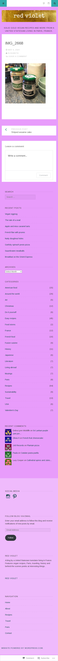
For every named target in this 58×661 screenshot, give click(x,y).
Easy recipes (10, 318)
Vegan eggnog (11, 214)
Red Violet (11, 578)
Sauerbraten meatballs (14, 251)
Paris (7, 380)
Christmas (9, 306)
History (8, 349)
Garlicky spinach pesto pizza (17, 245)
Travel (7, 398)
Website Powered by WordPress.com (22, 648)
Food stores (10, 324)
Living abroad (10, 367)
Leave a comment (17, 56)
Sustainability (10, 392)
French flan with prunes (15, 232)
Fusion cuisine (11, 343)
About (7, 609)
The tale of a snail (12, 220)
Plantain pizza (33, 445)
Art (6, 300)
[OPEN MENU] (3, 3)
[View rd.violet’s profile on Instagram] (8, 496)
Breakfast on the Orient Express (19, 257)
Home (7, 602)
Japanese (9, 355)
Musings (8, 374)
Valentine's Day (11, 410)
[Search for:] (20, 197)
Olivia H (16, 438)
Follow (10, 538)
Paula (15, 453)
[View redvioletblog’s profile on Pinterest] (15, 496)
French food (10, 337)
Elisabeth (13, 53)
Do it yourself (10, 312)
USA (7, 404)
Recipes (8, 386)
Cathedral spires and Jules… (39, 460)
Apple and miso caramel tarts (17, 226)
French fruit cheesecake (33, 438)
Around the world (12, 294)
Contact (8, 633)
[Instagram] (49, 3)
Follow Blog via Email (18, 516)
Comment (43, 175)
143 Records (18, 445)
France (8, 330)
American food (11, 288)
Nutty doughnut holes (14, 238)
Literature (9, 361)
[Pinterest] (44, 3)
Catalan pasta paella (30, 453)
